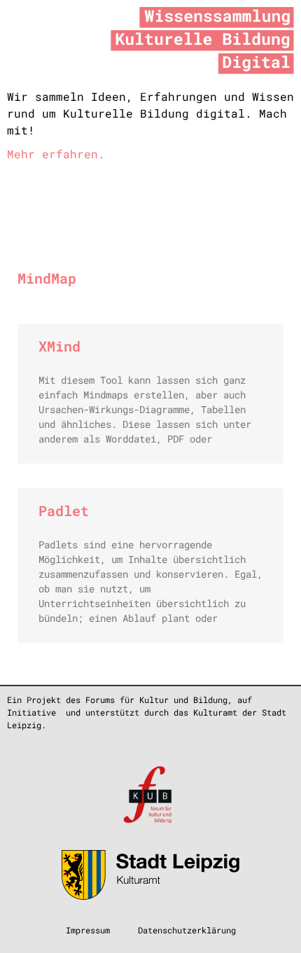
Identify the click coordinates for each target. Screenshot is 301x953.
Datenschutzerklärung (187, 929)
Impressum (88, 929)
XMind (59, 346)
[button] (137, 198)
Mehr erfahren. (56, 153)
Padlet (63, 510)
